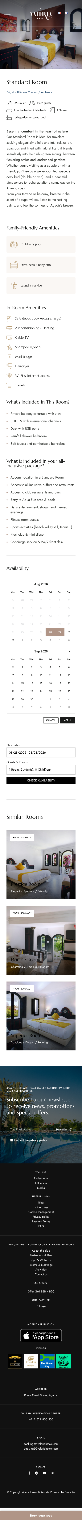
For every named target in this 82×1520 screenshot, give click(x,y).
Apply (67, 720)
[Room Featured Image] (41, 865)
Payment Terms (41, 1221)
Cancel (50, 720)
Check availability (41, 780)
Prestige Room (26, 884)
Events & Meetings (41, 1265)
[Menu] (7, 13)
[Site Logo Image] (41, 14)
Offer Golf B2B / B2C (41, 1291)
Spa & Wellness (41, 1260)
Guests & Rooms (16, 762)
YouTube (44, 1473)
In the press (41, 1207)
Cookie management (41, 1212)
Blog (41, 1202)
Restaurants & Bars (41, 1255)
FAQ (41, 1226)
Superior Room (26, 1035)
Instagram (52, 1473)
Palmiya (41, 1306)
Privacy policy (41, 1217)
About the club (41, 1251)
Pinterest (36, 1473)
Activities (41, 1269)
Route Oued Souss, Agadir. (41, 1395)
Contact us (41, 1274)
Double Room (25, 960)
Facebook (29, 1473)
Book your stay (41, 1515)
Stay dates (12, 745)
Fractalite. (70, 1492)
